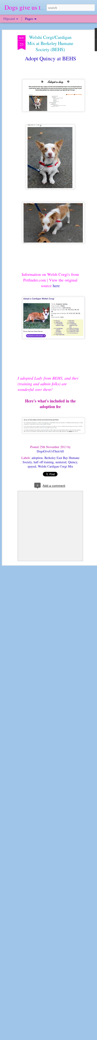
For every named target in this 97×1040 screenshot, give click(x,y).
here (56, 285)
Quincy (72, 462)
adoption (37, 458)
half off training (44, 462)
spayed (32, 466)
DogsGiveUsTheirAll (50, 451)
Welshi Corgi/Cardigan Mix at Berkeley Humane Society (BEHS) (50, 43)
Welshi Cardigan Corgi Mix (55, 466)
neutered (60, 462)
